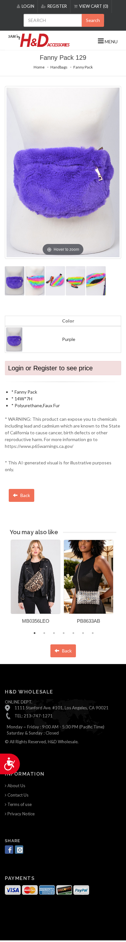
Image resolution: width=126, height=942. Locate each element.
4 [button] (63, 633)
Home (39, 67)
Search (93, 20)
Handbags (59, 67)
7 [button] (92, 633)
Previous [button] (6, 585)
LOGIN (28, 6)
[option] (35, 584)
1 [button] (34, 633)
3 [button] (54, 633)
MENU (111, 41)
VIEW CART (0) (93, 6)
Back (24, 495)
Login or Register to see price (50, 368)
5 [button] (73, 633)
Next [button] (121, 585)
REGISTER (57, 6)
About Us (15, 785)
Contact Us (17, 795)
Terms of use (19, 804)
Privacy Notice (20, 813)
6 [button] (83, 633)
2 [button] (44, 633)
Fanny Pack (83, 67)
